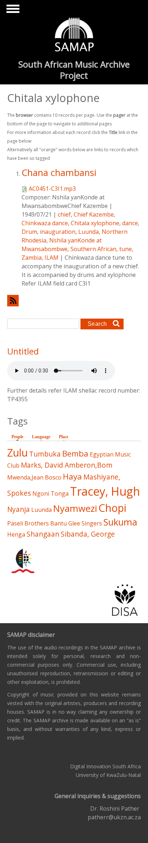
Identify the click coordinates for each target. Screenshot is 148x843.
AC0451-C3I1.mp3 (52, 189)
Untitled (23, 351)
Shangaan (43, 534)
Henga (16, 534)
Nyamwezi (75, 508)
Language (41, 436)
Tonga (60, 493)
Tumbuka (45, 454)
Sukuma (120, 522)
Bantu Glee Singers (76, 523)
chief (64, 214)
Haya (72, 476)
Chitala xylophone (95, 223)
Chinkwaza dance (45, 223)
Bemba (75, 453)
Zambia (32, 257)
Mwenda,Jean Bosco (34, 477)
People (19, 436)
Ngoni (40, 493)
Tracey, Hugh (105, 491)
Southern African (93, 249)
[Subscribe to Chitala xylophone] (74, 300)
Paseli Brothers (28, 523)
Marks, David (42, 465)
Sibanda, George (88, 534)
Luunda (88, 232)
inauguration (57, 232)
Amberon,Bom (88, 465)
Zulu (17, 452)
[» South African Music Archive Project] (74, 36)
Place (63, 436)
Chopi (112, 508)
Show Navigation (12, 10)
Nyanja (18, 509)
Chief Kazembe (94, 214)
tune (125, 249)
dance (130, 223)
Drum (29, 232)
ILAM (52, 257)
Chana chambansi (59, 172)
